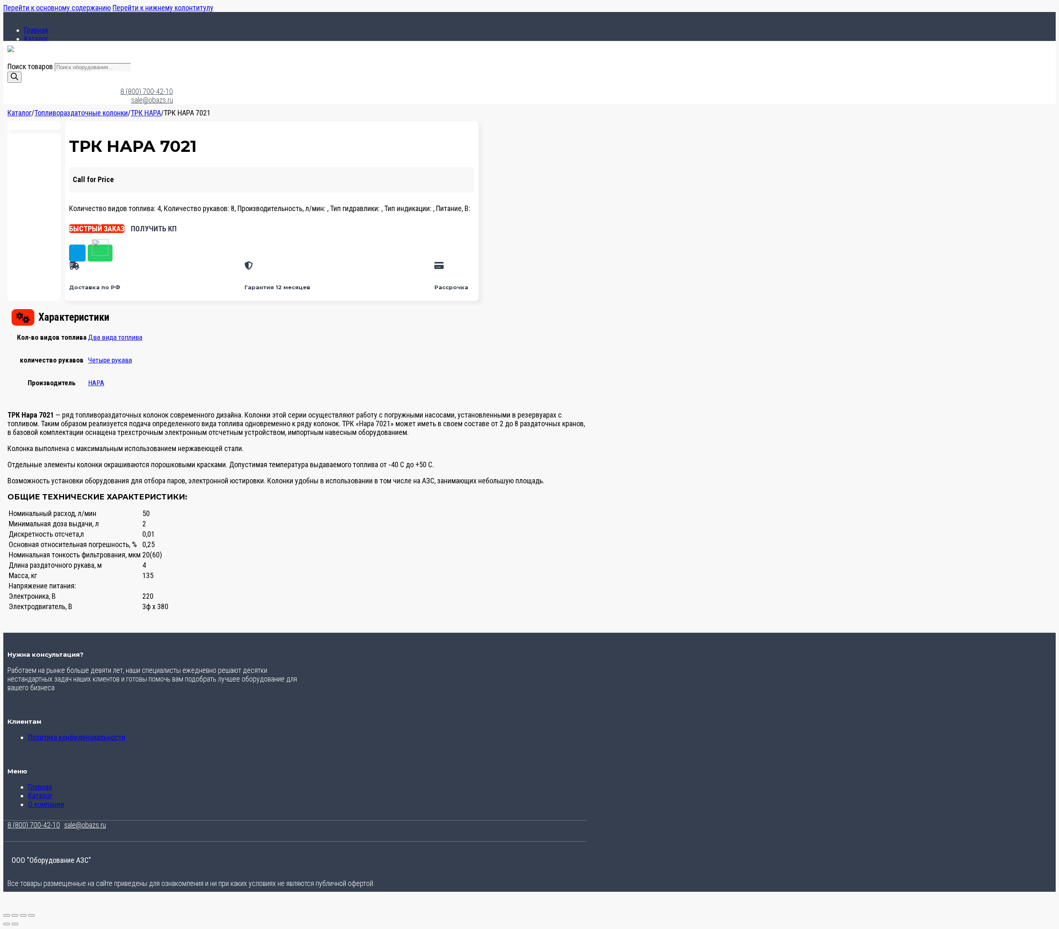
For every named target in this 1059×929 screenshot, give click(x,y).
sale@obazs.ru (152, 100)
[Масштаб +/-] (6, 915)
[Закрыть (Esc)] (31, 915)
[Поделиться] (23, 915)
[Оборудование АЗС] (10, 49)
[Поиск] (14, 77)
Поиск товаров (31, 66)
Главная (36, 30)
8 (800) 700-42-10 (146, 91)
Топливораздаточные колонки (81, 112)
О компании (46, 804)
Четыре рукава (110, 360)
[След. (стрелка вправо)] (15, 924)
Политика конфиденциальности (76, 737)
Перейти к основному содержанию (57, 7)
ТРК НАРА (146, 112)
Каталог (36, 38)
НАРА (96, 383)
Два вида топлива (115, 337)
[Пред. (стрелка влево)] (6, 924)
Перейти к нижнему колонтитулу (163, 7)
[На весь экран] (15, 915)
